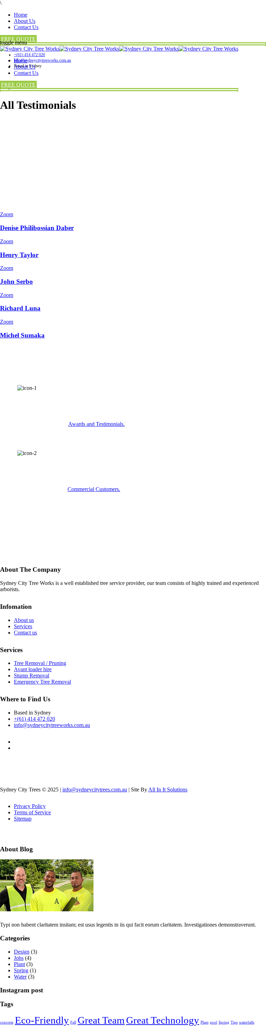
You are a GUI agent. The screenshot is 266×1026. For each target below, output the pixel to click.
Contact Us (26, 27)
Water (20, 977)
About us (24, 620)
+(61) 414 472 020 (34, 719)
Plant (19, 964)
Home (20, 15)
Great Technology (162, 1020)
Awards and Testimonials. (96, 424)
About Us (24, 21)
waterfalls (246, 1022)
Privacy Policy (30, 806)
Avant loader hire (33, 669)
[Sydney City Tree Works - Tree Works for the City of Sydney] (119, 49)
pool (213, 1022)
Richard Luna (20, 308)
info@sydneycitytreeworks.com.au (52, 725)
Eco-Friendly (42, 1020)
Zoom (6, 214)
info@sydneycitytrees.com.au (94, 789)
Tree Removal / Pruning (40, 663)
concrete (7, 1022)
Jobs (19, 958)
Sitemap (23, 819)
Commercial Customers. (94, 489)
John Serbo (16, 281)
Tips (234, 1022)
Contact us (25, 632)
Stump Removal (31, 675)
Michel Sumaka (22, 335)
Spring (21, 970)
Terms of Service (32, 812)
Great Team (101, 1020)
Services (23, 626)
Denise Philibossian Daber (37, 227)
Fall (73, 1022)
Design (21, 952)
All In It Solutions (167, 789)
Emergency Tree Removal (42, 682)
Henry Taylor (19, 254)
